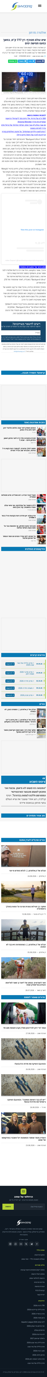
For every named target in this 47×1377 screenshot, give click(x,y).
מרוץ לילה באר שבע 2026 (36, 1342)
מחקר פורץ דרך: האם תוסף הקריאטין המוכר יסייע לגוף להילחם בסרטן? (20, 731)
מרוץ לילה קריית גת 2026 (36, 1309)
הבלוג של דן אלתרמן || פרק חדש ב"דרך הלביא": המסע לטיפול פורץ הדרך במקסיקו (20, 721)
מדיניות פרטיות (39, 1282)
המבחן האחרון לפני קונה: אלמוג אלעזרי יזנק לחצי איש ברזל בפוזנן (19, 429)
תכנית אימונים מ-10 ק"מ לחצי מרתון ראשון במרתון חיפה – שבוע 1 (20, 439)
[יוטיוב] (21, 1244)
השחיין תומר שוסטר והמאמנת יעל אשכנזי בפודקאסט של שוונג (24, 1138)
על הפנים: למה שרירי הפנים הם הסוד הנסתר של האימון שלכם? (19, 537)
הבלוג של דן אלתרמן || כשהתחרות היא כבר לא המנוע (26, 945)
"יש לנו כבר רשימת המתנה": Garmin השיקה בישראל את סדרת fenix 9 (26, 1100)
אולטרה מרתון (37, 32)
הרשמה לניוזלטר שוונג (37, 1278)
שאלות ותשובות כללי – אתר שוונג (33, 1259)
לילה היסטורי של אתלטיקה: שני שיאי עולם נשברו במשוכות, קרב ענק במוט (20, 506)
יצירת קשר (41, 1294)
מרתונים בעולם (39, 1330)
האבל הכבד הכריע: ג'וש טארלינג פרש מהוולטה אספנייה (18, 496)
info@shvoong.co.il (19, 351)
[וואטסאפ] (15, 1244)
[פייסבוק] (37, 1244)
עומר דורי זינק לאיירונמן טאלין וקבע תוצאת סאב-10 (24, 1027)
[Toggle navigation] (40, 6)
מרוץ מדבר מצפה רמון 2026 (35, 1359)
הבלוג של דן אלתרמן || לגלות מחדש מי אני (27, 870)
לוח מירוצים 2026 (38, 1334)
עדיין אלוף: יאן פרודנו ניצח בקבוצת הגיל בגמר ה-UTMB (19, 516)
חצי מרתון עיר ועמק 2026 (36, 1326)
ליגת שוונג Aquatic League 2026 (33, 1322)
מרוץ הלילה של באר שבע (36, 1346)
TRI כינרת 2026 (39, 1305)
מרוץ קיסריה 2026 (38, 1313)
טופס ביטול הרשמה (38, 1274)
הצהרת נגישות (40, 1286)
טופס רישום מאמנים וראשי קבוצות (33, 1270)
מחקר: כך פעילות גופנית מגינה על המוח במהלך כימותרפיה (26, 907)
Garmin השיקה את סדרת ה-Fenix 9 (30, 1063)
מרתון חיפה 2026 (38, 1355)
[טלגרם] (31, 1244)
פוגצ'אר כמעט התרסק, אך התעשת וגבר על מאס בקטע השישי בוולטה (20, 527)
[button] (40, 61)
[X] (26, 1244)
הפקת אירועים (40, 1255)
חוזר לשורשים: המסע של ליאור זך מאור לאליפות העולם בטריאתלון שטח (26, 983)
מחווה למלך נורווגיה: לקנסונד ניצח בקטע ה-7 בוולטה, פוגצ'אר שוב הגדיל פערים (19, 449)
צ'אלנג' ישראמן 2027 (37, 1338)
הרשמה (8, 1206)
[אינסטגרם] (10, 1244)
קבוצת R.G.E (40, 1290)
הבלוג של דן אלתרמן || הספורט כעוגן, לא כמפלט (20, 710)
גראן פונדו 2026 (39, 1318)
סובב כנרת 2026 (39, 1351)
